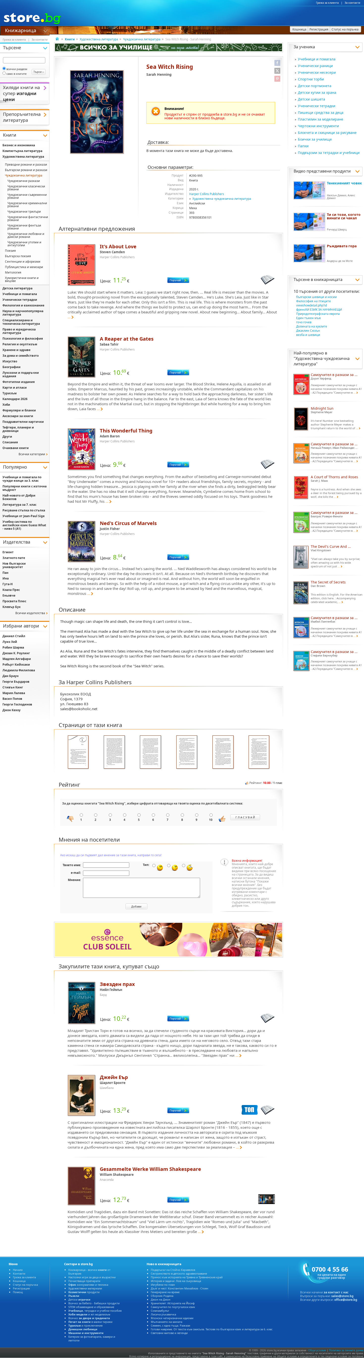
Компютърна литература (22, 151)
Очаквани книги (15, 448)
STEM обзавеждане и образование (91, 1307)
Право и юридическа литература (19, 331)
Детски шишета (311, 99)
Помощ (18, 1292)
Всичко (89, 1318)
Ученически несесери (317, 72)
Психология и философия (22, 338)
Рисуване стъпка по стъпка (23, 510)
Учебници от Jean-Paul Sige (23, 516)
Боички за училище (315, 139)
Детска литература (17, 288)
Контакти (19, 1273)
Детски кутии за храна (317, 92)
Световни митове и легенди (169, 1333)
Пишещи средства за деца (320, 112)
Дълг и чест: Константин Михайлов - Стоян (179, 1288)
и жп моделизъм (89, 1314)
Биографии (11, 367)
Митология (13, 272)
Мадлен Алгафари (16, 659)
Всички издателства (30, 613)
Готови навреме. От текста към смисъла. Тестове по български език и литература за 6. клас (211, 1329)
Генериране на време (165, 1292)
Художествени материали (85, 1288)
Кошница (19, 1281)
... (69, 316)
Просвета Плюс (14, 601)
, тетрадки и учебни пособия (95, 1310)
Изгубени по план (163, 1284)
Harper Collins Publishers (206, 194)
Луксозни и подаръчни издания (20, 374)
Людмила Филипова (18, 670)
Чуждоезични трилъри (24, 211)
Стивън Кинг (12, 687)
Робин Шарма (13, 647)
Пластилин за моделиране (320, 119)
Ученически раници (315, 65)
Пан (5, 573)
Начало (18, 1270)
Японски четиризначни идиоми (172, 1318)
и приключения (85, 1325)
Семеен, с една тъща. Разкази (170, 1325)
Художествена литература (99, 39)
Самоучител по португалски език (173, 1307)
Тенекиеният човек (344, 183)
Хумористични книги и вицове (22, 279)
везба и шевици (308, 335)
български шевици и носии (316, 297)
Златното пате (13, 558)
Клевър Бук (11, 607)
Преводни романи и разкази (26, 164)
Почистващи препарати (84, 1281)
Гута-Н (7, 584)
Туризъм (9, 393)
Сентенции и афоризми (22, 261)
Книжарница (20, 30)
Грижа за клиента (327, 2)
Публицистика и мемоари (24, 267)
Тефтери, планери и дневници (18, 429)
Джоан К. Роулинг (16, 653)
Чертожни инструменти (318, 126)
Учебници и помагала (317, 59)
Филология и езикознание (23, 305)
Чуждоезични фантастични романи (27, 218)
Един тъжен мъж (308, 318)
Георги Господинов (17, 704)
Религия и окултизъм (19, 344)
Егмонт (8, 552)
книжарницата (328, 279)
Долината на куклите (311, 326)
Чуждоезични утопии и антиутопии (24, 243)
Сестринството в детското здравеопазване (179, 1273)
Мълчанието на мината (166, 1322)
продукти (84, 1292)
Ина (5, 578)
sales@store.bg (342, 1296)
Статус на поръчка (25, 1284)
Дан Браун (10, 676)
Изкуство (9, 361)
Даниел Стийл (13, 636)
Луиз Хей (9, 642)
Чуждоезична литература (141, 39)
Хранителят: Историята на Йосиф (173, 1303)
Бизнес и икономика (18, 145)
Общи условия (317, 1350)
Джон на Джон (160, 1299)
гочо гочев (304, 322)
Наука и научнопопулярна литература (22, 313)
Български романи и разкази (26, 170)
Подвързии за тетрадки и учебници (329, 152)
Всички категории (32, 454)
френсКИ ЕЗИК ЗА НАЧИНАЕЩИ (319, 309)
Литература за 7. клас (19, 505)
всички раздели (16, 69)
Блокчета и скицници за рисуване (327, 132)
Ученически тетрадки (316, 105)
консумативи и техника (88, 1284)
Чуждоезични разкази (23, 181)
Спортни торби (311, 79)
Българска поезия (18, 256)
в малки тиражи (90, 1322)
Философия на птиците (313, 301)
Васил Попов (12, 699)
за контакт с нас (336, 1292)
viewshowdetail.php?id (311, 305)
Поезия (10, 251)
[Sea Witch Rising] (97, 112)
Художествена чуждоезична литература (221, 199)
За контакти (352, 2)
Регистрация (21, 1288)
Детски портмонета (314, 85)
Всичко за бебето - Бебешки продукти (94, 1303)
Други (7, 436)
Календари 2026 (14, 399)
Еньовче (8, 595)
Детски (79, 1299)
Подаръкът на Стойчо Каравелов (173, 1270)
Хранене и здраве (16, 350)
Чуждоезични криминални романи (27, 204)
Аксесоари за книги (17, 416)
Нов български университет (14, 565)
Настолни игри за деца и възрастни (92, 1277)
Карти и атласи (14, 387)
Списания (10, 442)
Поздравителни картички (23, 422)
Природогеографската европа (318, 314)
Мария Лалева (13, 693)
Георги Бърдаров (15, 681)
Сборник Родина (162, 1296)
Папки (303, 146)
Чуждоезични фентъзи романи (24, 226)
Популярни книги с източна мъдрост (24, 488)
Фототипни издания (18, 382)
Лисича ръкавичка (163, 1314)
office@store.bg (345, 1300)
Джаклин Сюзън (308, 330)
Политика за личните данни (346, 1350)
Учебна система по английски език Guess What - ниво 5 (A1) (24, 525)
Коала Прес (11, 590)
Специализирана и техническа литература (21, 322)
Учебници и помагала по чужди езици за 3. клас (21, 479)
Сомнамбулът (160, 1310)
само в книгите (16, 73)
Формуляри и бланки (19, 410)
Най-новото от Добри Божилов (18, 497)
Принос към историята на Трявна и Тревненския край (187, 1277)
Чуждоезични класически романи (26, 187)
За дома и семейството (20, 355)
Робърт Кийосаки (16, 664)
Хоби (6, 404)
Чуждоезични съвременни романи (27, 196)
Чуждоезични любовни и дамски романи (25, 235)
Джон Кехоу (11, 710)
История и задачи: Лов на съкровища (176, 1281)
